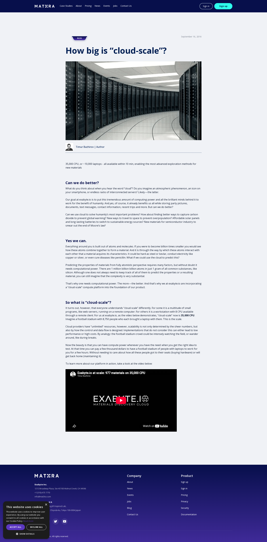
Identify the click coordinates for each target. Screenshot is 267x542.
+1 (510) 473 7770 (42, 492)
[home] (45, 6)
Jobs (129, 501)
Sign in (206, 6)
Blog (129, 507)
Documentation (189, 514)
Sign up (223, 6)
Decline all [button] (36, 527)
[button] (26, 534)
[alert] (26, 520)
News (130, 488)
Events (130, 494)
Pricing (184, 494)
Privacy (184, 501)
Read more (28, 521)
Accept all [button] (15, 527)
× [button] (46, 505)
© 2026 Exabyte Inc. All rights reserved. (51, 536)
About (130, 481)
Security (185, 507)
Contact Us (132, 514)
